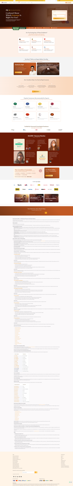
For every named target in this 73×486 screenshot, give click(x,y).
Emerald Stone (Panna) (17, 254)
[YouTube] (20, 475)
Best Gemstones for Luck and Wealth (17, 468)
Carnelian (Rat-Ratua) (17, 329)
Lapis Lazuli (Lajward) (17, 339)
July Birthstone (16, 394)
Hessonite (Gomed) (16, 310)
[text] (18, 185)
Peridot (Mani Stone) (17, 330)
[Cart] (59, 0)
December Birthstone (16, 401)
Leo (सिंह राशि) (15, 361)
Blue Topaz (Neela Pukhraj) (18, 338)
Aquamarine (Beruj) (17, 337)
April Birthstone (16, 390)
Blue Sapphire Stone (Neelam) (18, 272)
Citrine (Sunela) (16, 333)
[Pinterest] (19, 475)
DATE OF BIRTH (54, 14)
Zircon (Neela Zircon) (17, 334)
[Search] (56, 0)
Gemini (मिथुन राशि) (16, 358)
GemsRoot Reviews (15, 460)
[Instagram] (15, 475)
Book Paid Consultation (49, 175)
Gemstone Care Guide (15, 458)
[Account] (58, 0)
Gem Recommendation (23, 2)
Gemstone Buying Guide (16, 463)
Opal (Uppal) (16, 335)
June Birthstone (16, 393)
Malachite (16, 340)
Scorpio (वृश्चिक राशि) (16, 365)
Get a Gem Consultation (18, 72)
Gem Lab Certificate (15, 461)
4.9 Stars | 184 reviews (42, 159)
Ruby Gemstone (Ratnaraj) (17, 263)
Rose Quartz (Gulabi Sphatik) (18, 343)
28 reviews (20, 145)
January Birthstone (16, 386)
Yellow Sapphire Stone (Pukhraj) (18, 280)
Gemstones (10, 2)
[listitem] (24, 41)
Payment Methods (15, 462)
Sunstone (16, 344)
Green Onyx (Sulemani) (17, 331)
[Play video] (48, 69)
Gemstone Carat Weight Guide (16, 459)
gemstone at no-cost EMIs (42, 404)
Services (29, 2)
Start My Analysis (36, 91)
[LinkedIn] (17, 475)
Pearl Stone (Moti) (16, 295)
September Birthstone (16, 397)
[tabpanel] (13, 130)
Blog (31, 2)
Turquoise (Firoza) (17, 342)
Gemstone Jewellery (15, 2)
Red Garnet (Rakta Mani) (17, 327)
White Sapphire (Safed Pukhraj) (18, 288)
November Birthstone (16, 400)
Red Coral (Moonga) (16, 302)
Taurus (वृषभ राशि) (16, 357)
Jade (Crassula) (16, 332)
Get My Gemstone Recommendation (59, 18)
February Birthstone (16, 387)
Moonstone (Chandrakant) (18, 328)
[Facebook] (13, 475)
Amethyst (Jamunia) (17, 336)
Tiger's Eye (16, 341)
